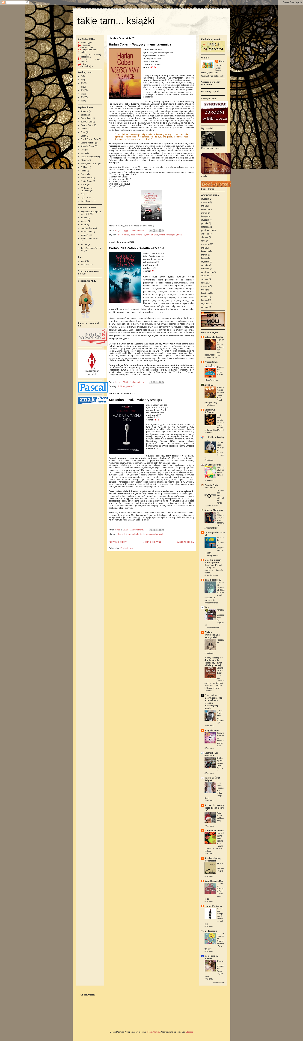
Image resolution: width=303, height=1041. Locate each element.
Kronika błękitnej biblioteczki (213, 859)
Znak (83, 194)
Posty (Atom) (126, 548)
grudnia (204, 223)
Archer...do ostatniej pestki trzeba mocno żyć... (214, 808)
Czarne (84, 129)
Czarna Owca (87, 125)
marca (204, 213)
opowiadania (86, 231)
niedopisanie (211, 931)
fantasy (84, 221)
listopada (205, 227)
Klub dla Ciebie (87, 146)
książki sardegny (213, 580)
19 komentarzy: (137, 382)
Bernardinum (86, 118)
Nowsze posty (118, 541)
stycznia (205, 199)
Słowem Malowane (214, 510)
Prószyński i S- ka (89, 163)
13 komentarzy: (137, 230)
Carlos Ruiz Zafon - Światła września (136, 248)
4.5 (119, 235)
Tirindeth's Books (213, 906)
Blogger (189, 1032)
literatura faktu (87, 228)
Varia (207, 607)
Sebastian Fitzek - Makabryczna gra (135, 400)
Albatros (125, 235)
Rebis (83, 171)
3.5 (82, 83)
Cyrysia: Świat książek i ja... (211, 486)
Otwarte (84, 160)
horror (83, 224)
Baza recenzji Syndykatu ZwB (144, 235)
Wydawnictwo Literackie (87, 189)
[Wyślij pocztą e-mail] (150, 230)
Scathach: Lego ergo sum (212, 754)
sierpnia (204, 237)
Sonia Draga (86, 181)
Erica (83, 132)
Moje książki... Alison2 (212, 957)
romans (84, 244)
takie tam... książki (116, 20)
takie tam (85, 264)
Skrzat (84, 174)
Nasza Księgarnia (89, 156)
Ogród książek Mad (214, 881)
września (205, 234)
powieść (130, 386)
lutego (204, 216)
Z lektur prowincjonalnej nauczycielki (212, 635)
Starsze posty (185, 541)
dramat (84, 217)
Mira (83, 150)
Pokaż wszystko (219, 982)
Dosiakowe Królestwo (210, 411)
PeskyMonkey (153, 1032)
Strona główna (152, 541)
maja (203, 206)
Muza (122, 386)
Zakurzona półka (213, 465)
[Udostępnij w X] (156, 230)
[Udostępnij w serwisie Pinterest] (162, 230)
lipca (203, 241)
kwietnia (205, 209)
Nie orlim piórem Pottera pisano (213, 561)
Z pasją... (209, 385)
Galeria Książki (88, 143)
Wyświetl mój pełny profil (212, 76)
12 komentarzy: (137, 530)
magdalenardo (212, 730)
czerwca (205, 202)
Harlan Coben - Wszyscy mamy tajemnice (140, 44)
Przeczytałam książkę (211, 363)
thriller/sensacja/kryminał (170, 235)
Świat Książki (87, 201)
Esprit (83, 136)
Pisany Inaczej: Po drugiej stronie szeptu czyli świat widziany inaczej (214, 662)
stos (83, 261)
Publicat (84, 167)
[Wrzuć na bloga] (153, 230)
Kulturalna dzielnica (214, 830)
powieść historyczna (90, 238)
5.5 (82, 97)
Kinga (221, 61)
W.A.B (83, 184)
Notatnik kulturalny (214, 337)
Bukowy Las (86, 122)
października (207, 230)
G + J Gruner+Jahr (130, 534)
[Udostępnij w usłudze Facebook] (159, 230)
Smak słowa (86, 178)
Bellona (84, 115)
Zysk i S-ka (86, 197)
